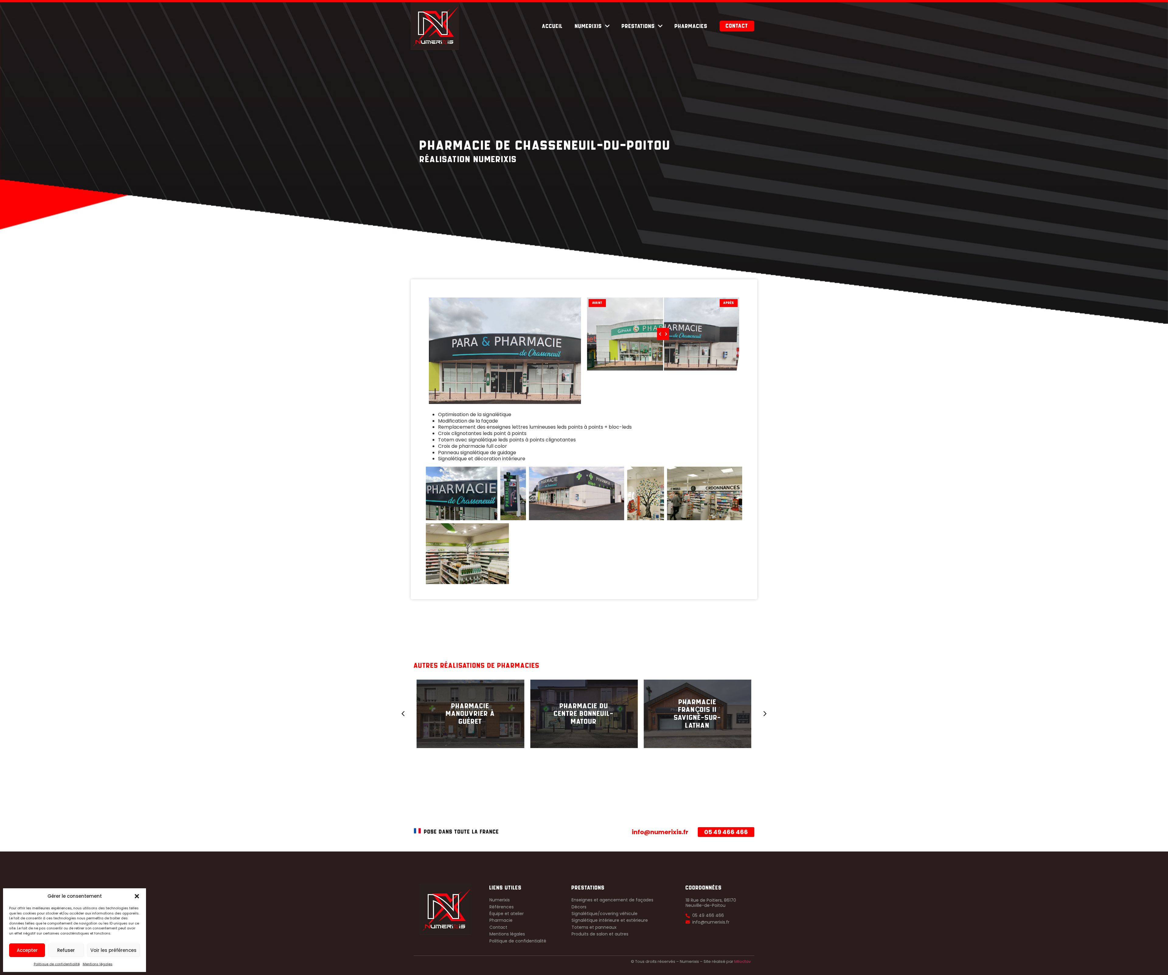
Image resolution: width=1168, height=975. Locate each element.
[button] (137, 896)
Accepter (27, 950)
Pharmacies (691, 26)
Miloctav (742, 961)
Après (728, 303)
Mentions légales (98, 964)
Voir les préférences (113, 950)
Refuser (66, 950)
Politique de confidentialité (57, 964)
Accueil (552, 26)
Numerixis (588, 26)
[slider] (663, 334)
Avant (597, 303)
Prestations (638, 26)
